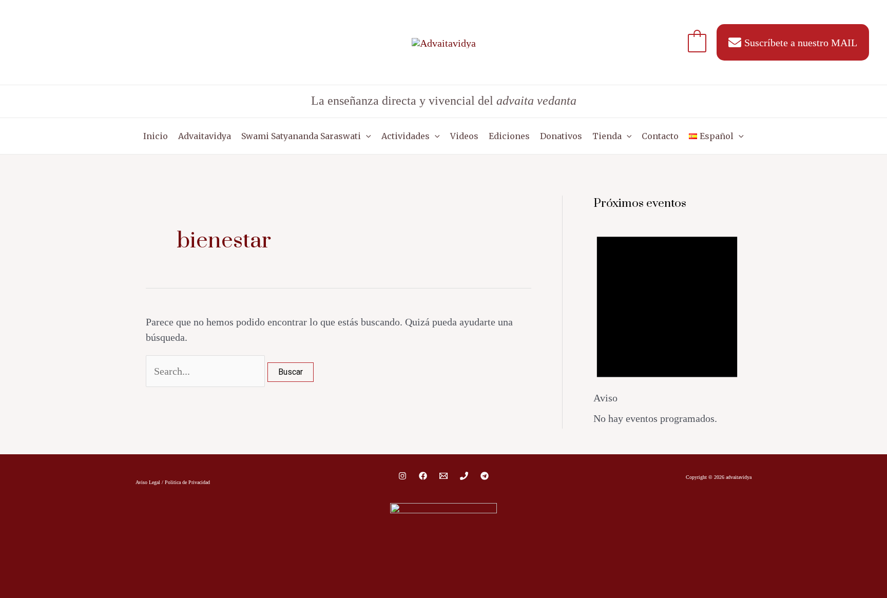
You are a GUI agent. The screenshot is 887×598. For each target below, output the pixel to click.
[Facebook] (423, 476)
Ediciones (509, 136)
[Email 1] (443, 476)
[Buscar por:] (206, 371)
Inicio (155, 136)
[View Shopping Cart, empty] (697, 42)
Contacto (660, 136)
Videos (464, 136)
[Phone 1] (464, 476)
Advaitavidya (204, 136)
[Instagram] (402, 476)
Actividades (405, 136)
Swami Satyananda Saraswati (301, 136)
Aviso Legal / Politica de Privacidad (173, 482)
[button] (366, 136)
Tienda (607, 136)
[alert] (667, 323)
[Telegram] (484, 476)
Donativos (561, 136)
